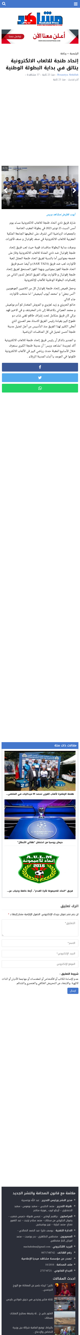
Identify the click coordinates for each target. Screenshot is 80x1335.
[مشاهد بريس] (40, 18)
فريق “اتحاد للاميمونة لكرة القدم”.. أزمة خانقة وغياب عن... (40, 891)
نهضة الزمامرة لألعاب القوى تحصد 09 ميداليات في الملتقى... (40, 794)
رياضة (63, 53)
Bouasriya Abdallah (67, 74)
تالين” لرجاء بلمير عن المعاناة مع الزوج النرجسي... (33, 1287)
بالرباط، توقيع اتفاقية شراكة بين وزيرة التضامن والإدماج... (33, 1329)
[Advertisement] (40, 123)
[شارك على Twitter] (40, 377)
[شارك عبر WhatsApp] (40, 388)
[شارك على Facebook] (40, 367)
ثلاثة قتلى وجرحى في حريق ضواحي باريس (29, 1299)
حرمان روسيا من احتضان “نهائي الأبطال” (40, 842)
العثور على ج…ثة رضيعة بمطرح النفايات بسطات (31, 1315)
